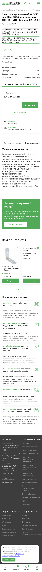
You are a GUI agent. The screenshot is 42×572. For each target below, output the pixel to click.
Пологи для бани (29, 450)
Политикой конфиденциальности (13, 555)
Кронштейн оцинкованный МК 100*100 (10, 269)
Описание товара (13, 143)
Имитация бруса (29, 479)
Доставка (26, 522)
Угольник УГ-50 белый (29, 254)
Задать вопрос (15, 224)
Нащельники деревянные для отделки (29, 467)
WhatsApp (6, 522)
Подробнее (7, 62)
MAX (4, 525)
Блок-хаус (26, 504)
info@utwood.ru (8, 479)
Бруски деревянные (31, 497)
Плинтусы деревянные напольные (27, 459)
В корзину (30, 105)
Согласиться (9, 560)
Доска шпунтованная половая (28, 488)
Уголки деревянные (31, 454)
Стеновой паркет (29, 447)
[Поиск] (25, 3)
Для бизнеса (27, 529)
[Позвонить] (30, 3)
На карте (17, 453)
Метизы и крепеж (32, 77)
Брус (24, 501)
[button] (14, 289)
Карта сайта (7, 482)
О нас (24, 515)
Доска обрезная (29, 494)
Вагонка (25, 443)
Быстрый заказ (21, 112)
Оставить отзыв (8, 536)
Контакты (26, 519)
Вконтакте (6, 515)
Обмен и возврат (29, 525)
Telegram (6, 519)
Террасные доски (29, 482)
